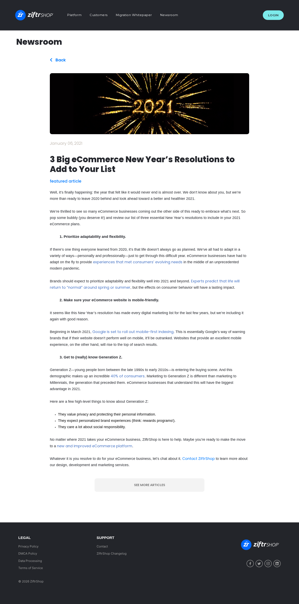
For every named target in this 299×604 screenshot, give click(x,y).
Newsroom (169, 15)
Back (60, 60)
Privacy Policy (28, 546)
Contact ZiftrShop (198, 458)
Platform (74, 15)
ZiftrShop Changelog (112, 553)
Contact (102, 546)
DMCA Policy (27, 553)
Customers (99, 15)
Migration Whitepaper (134, 15)
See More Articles (149, 485)
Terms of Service (30, 568)
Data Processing (30, 561)
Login (273, 15)
